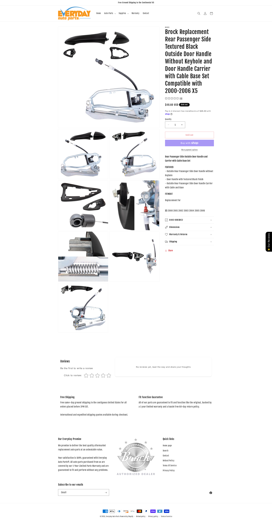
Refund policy (140, 516)
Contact (166, 455)
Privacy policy (153, 516)
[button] (110, 13)
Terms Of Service (170, 465)
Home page (167, 445)
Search (165, 450)
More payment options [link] (189, 150)
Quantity (168, 119)
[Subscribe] (106, 492)
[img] (172, 98)
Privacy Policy (169, 470)
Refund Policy (168, 460)
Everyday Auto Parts (112, 516)
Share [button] (170, 250)
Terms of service (166, 516)
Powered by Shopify (126, 516)
